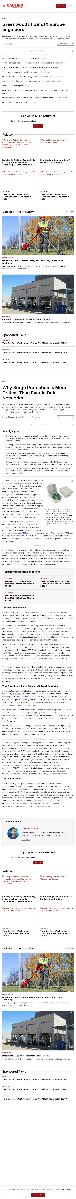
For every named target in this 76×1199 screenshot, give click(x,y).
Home (4, 18)
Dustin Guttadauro (9, 417)
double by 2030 (19, 533)
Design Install (7, 258)
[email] (45, 51)
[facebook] (31, 51)
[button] (3, 6)
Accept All (38, 1195)
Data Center (7, 316)
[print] (73, 51)
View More (70, 212)
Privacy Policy (66, 1189)
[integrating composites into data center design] (38, 294)
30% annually (18, 686)
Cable (4, 381)
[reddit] (42, 51)
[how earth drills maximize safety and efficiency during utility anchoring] (38, 235)
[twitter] (38, 51)
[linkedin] (34, 51)
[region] (38, 1192)
